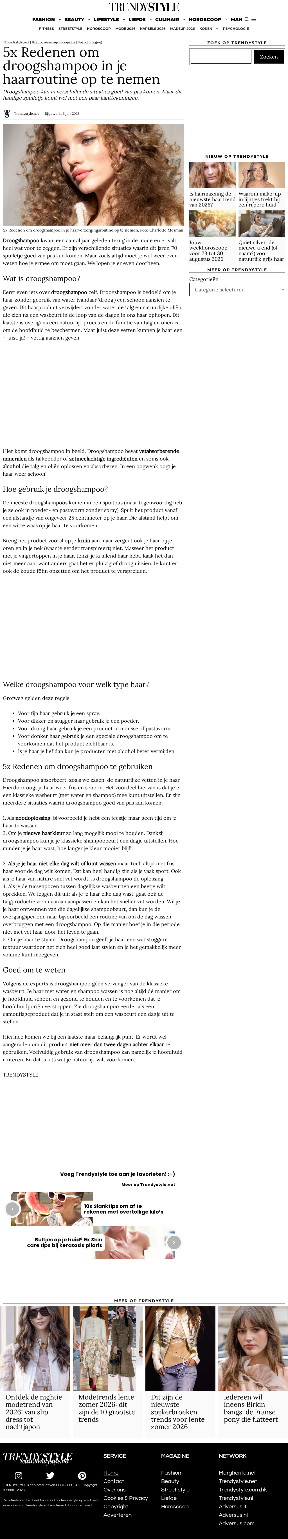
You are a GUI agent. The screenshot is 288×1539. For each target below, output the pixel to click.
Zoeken (269, 56)
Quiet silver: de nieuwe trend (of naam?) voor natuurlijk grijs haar (261, 250)
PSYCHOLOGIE (236, 28)
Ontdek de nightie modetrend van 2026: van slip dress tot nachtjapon (34, 1412)
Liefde (137, 19)
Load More (93, 1282)
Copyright (116, 1506)
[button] (253, 19)
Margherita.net (237, 1473)
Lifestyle (106, 19)
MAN (236, 19)
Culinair (167, 19)
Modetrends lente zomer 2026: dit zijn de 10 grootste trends (106, 1408)
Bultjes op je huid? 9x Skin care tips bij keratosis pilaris (64, 1242)
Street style (175, 1490)
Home (111, 1473)
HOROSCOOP (99, 28)
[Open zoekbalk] (247, 19)
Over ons (115, 1490)
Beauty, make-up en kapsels (53, 42)
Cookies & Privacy (126, 1498)
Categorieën (204, 279)
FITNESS (46, 28)
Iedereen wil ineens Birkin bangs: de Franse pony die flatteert (251, 1408)
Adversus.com (237, 1523)
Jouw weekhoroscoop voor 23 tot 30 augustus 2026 (208, 250)
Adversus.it (233, 1506)
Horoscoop (205, 19)
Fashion (43, 19)
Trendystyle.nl (236, 1498)
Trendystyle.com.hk (243, 1490)
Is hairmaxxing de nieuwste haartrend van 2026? (212, 199)
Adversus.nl (233, 1515)
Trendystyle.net (16, 42)
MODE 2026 (125, 28)
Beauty (74, 19)
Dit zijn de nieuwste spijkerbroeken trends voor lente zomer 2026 (178, 1412)
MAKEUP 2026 (182, 28)
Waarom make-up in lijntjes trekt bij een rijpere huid (259, 199)
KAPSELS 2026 (153, 28)
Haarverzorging (90, 42)
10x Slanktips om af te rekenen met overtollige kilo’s (123, 1209)
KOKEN (205, 28)
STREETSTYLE (70, 28)
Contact (114, 1481)
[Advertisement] (93, 394)
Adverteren (118, 1515)
